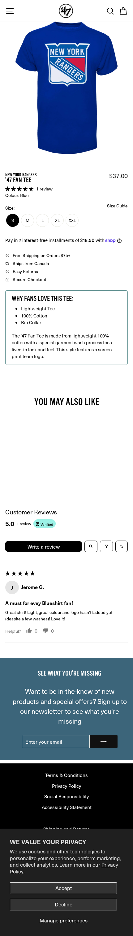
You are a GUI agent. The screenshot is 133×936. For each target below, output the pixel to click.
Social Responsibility (66, 796)
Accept (63, 888)
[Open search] (90, 546)
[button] (20, 188)
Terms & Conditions (66, 775)
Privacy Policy (66, 785)
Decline (63, 904)
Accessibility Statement (67, 807)
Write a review (44, 546)
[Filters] (106, 546)
